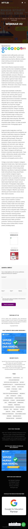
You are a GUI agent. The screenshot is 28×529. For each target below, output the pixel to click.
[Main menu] (25, 3)
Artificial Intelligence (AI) (11, 382)
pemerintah (20, 402)
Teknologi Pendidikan (8, 413)
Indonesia (22, 393)
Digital (14, 386)
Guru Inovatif (14, 391)
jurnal (19, 395)
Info (8, 395)
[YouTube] (16, 523)
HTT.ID (5, 3)
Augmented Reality (8, 384)
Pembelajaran (12, 402)
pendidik (10, 404)
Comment (4, 277)
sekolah (8, 411)
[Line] (18, 48)
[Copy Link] (15, 48)
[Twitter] (6, 48)
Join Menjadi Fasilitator (14, 480)
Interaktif (13, 395)
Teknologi (19, 411)
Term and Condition (14, 484)
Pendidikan (17, 404)
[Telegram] (3, 51)
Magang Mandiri (20, 400)
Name (3, 290)
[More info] (22, 3)
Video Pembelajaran (20, 413)
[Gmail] (24, 48)
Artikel (22, 382)
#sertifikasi (16, 377)
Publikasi (16, 409)
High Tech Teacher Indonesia (10, 393)
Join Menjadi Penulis (14, 482)
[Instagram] (21, 48)
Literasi (12, 400)
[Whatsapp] (9, 48)
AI (21, 377)
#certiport (9, 377)
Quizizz (22, 409)
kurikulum (6, 400)
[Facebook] (3, 48)
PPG (11, 409)
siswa (13, 411)
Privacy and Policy (14, 485)
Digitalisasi (21, 386)
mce (6, 402)
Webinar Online (10, 418)
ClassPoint (7, 386)
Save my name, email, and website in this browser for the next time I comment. (13, 299)
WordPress (19, 418)
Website (20, 290)
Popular (6, 409)
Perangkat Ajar (14, 487)
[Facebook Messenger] (12, 48)
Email (11, 290)
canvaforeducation (20, 384)
